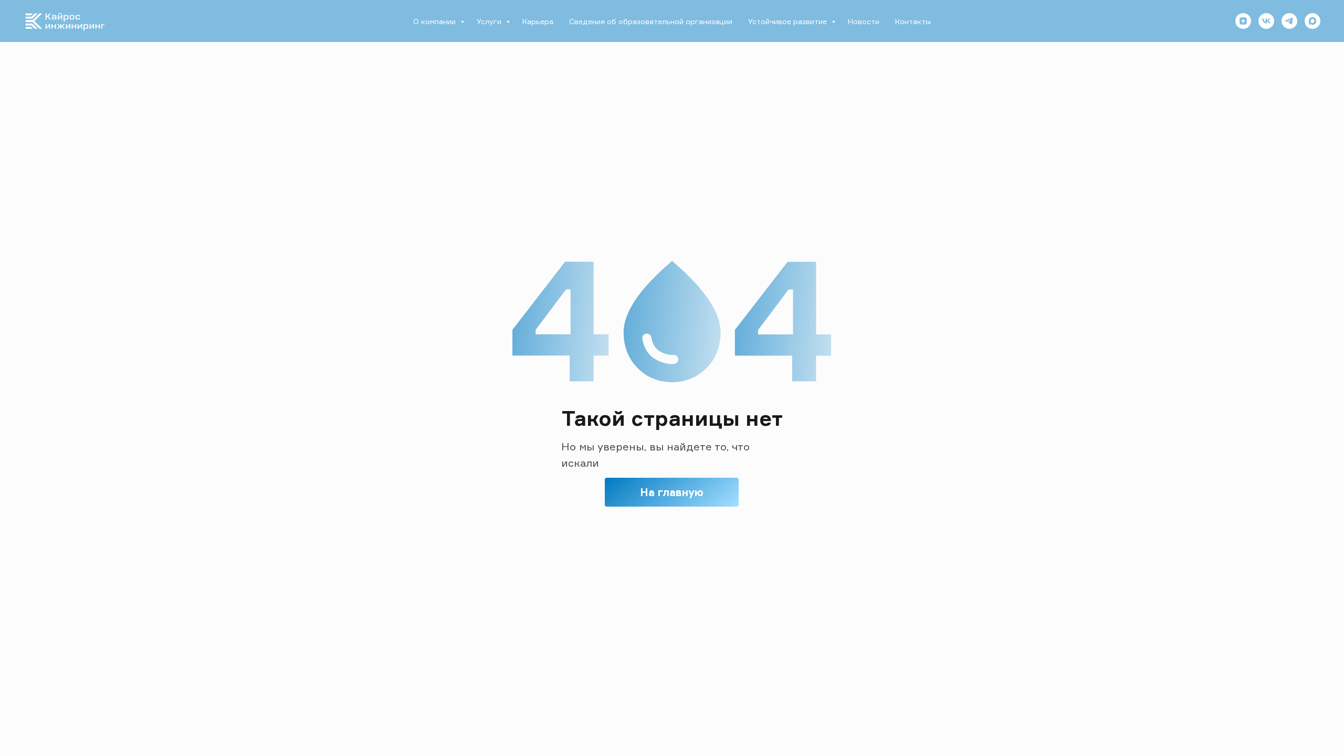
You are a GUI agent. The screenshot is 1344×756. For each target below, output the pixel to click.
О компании (435, 21)
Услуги (490, 21)
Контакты (913, 21)
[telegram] (1289, 21)
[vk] (1266, 21)
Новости (863, 21)
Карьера (537, 21)
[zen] (1243, 21)
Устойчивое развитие (788, 21)
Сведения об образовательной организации (650, 21)
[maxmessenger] (1312, 21)
